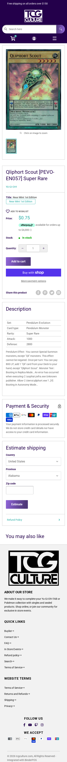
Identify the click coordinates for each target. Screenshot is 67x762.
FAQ (6, 643)
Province (11, 469)
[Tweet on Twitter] (51, 292)
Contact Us (10, 637)
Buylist (8, 631)
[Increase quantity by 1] (43, 248)
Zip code (11, 483)
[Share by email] (58, 292)
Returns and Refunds (16, 693)
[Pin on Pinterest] (45, 292)
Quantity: (11, 248)
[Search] (60, 29)
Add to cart (18, 261)
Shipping (9, 700)
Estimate (17, 504)
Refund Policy (14, 519)
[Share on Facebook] (38, 292)
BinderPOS (31, 760)
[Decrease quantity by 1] (22, 248)
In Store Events (12, 649)
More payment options (33, 281)
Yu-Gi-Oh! (11, 186)
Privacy (8, 706)
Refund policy (11, 655)
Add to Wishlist (19, 211)
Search (8, 661)
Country (10, 455)
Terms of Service (13, 667)
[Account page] (34, 38)
